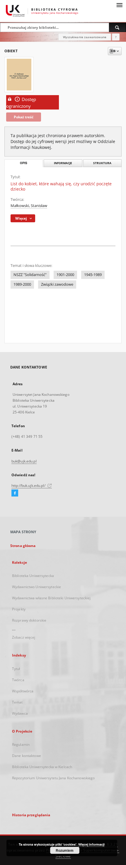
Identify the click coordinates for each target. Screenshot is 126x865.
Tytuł (16, 668)
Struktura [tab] (102, 163)
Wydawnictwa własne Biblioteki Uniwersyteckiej (51, 597)
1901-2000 (65, 274)
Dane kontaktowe (26, 755)
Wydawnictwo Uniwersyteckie (36, 586)
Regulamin (21, 744)
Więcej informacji (91, 844)
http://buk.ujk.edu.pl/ (28, 485)
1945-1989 (93, 274)
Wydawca (20, 713)
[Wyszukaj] (117, 27)
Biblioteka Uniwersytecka (33, 575)
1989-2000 (22, 284)
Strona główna (23, 545)
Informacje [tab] (63, 163)
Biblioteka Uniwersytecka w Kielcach (42, 766)
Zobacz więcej (23, 637)
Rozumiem (65, 850)
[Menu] (119, 4)
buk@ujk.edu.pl (24, 461)
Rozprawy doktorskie (29, 620)
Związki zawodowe (57, 284)
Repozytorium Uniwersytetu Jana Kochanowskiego (53, 777)
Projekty (18, 609)
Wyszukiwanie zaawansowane (84, 37)
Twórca (18, 679)
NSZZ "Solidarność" (30, 274)
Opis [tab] (23, 163)
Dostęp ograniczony (21, 102)
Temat (17, 702)
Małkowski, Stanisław (29, 205)
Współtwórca (22, 691)
